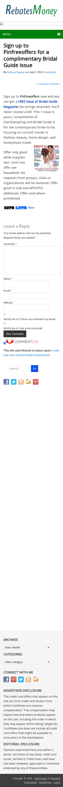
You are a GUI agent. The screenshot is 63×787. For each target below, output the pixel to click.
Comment (10, 244)
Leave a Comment (49, 83)
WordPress (45, 782)
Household (49, 72)
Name (8, 278)
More (31, 207)
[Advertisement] (20, 460)
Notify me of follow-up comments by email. (30, 319)
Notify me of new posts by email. (23, 328)
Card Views (40, 778)
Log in (56, 782)
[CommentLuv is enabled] (22, 343)
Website (8, 302)
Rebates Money (31, 11)
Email (8, 290)
